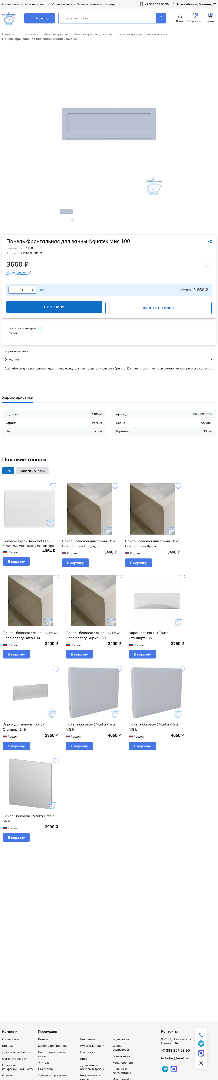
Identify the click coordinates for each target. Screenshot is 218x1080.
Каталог (43, 18)
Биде (83, 1059)
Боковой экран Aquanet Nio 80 (28, 541)
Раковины (87, 1039)
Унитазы (44, 1062)
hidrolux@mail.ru (174, 1058)
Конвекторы (121, 1056)
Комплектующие (56, 34)
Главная (8, 34)
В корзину (54, 307)
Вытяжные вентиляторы (121, 1071)
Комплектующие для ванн (93, 34)
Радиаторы (120, 1039)
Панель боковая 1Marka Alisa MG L (153, 726)
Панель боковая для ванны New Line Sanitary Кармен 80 (93, 635)
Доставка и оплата (35, 4)
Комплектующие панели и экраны (143, 34)
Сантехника (29, 34)
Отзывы (82, 4)
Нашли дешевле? (18, 272)
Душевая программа (53, 1075)
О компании (10, 4)
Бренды (110, 4)
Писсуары (87, 1052)
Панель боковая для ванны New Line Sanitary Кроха (152, 543)
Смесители (45, 1069)
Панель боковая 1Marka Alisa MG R (90, 726)
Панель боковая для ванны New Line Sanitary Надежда (89, 543)
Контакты (96, 4)
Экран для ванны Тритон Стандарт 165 (150, 635)
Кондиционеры (123, 1062)
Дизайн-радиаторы (120, 1047)
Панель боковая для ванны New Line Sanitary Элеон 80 (30, 635)
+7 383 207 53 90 (175, 1050)
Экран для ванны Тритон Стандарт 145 (23, 726)
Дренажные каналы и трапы (92, 1067)
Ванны (43, 1039)
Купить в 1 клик (158, 308)
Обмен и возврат (62, 4)
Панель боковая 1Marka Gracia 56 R (28, 818)
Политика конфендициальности (17, 1067)
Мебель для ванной (52, 1046)
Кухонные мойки (92, 1046)
